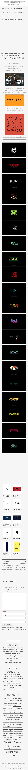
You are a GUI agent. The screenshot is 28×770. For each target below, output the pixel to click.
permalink (17, 68)
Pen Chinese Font (8, 731)
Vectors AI (20, 12)
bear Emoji (17, 698)
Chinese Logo (8, 710)
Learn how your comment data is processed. (14, 629)
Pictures (9, 16)
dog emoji (5, 715)
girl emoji (15, 719)
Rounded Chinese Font (12, 737)
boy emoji (8, 703)
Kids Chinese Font (10, 727)
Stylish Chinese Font (16, 749)
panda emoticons (18, 729)
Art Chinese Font (9, 698)
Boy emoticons (13, 703)
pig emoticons (19, 730)
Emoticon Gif (18, 717)
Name (4, 611)
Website (4, 620)
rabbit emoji (8, 733)
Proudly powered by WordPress (8, 763)
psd (4, 733)
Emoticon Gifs (9, 719)
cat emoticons (9, 706)
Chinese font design (13, 708)
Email (4, 615)
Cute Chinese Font (16, 713)
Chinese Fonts (6, 8)
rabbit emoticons (17, 733)
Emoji (3, 16)
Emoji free (8, 717)
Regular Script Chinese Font (10, 735)
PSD (15, 12)
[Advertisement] (14, 37)
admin (17, 63)
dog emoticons (11, 715)
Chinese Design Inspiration (11, 53)
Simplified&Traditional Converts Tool (13, 20)
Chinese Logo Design (15, 710)
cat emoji (20, 703)
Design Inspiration (16, 8)
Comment (5, 592)
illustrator (9, 724)
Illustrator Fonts (7, 12)
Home (2, 53)
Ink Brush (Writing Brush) (16, 724)
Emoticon (13, 717)
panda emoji (11, 729)
